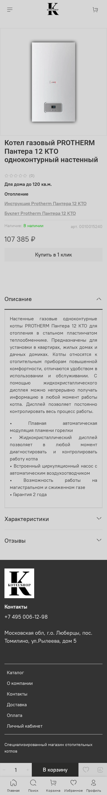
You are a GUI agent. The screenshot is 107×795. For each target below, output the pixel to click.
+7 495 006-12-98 (26, 617)
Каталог (15, 672)
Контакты (17, 694)
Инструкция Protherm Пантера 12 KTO (45, 203)
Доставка (17, 704)
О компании (20, 683)
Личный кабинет (25, 726)
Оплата (14, 715)
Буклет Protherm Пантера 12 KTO (40, 213)
